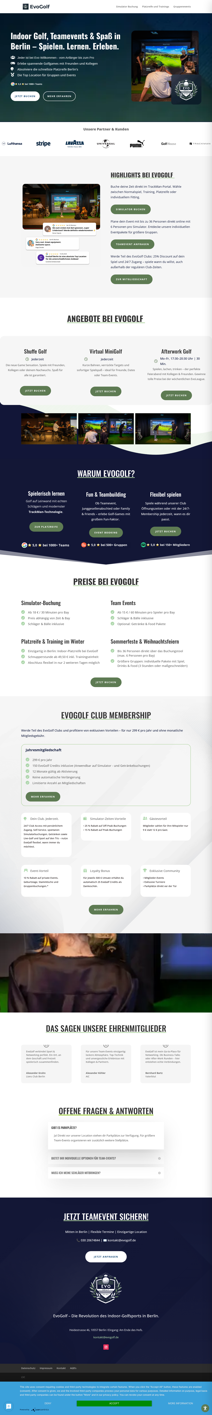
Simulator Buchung (127, 6)
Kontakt (61, 1368)
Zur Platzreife (46, 526)
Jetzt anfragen (106, 1256)
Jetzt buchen (35, 390)
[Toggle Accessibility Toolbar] (205, 1408)
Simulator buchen (130, 209)
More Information (180, 1403)
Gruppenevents (182, 6)
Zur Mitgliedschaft (131, 279)
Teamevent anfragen (132, 244)
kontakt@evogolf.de (106, 1337)
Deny (48, 1403)
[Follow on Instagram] (106, 1347)
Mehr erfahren (59, 96)
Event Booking (106, 532)
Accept (114, 1403)
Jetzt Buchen (25, 96)
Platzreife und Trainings (155, 6)
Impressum (46, 1368)
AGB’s (73, 1368)
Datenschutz (28, 1368)
